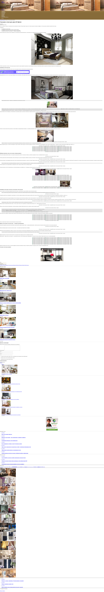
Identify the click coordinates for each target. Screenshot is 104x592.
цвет (42, 466)
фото (40, 466)
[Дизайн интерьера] (4, 7)
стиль (38, 466)
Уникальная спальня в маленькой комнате (7, 339)
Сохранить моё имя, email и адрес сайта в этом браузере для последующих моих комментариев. (14, 356)
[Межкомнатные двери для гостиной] (8, 504)
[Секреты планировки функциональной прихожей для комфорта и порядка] (6, 406)
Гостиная (3, 12)
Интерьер (3, 16)
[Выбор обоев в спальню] (8, 313)
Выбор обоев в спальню (4, 315)
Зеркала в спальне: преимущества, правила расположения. (10, 302)
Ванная (3, 15)
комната (21, 466)
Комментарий (2, 350)
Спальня (3, 14)
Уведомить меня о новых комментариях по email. (8, 357)
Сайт (0, 354)
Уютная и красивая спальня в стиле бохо (7, 327)
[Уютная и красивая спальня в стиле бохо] (8, 325)
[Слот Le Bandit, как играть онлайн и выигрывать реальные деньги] (6, 383)
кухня (25, 466)
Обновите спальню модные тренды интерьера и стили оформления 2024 (12, 391)
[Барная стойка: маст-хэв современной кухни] (8, 522)
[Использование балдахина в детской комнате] (8, 549)
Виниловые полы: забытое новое (6, 290)
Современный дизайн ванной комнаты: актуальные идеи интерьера (11, 414)
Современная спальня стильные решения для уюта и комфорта (10, 399)
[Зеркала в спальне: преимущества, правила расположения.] (8, 301)
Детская (3, 13)
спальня (34, 466)
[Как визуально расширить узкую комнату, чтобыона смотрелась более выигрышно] (8, 577)
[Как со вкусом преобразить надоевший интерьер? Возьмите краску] (8, 513)
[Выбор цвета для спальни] (8, 276)
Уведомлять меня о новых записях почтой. (7, 359)
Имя (1, 351)
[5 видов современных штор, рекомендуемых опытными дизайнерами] (8, 540)
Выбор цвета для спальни (4, 278)
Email (1, 353)
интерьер (14, 466)
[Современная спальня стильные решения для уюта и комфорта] (6, 398)
